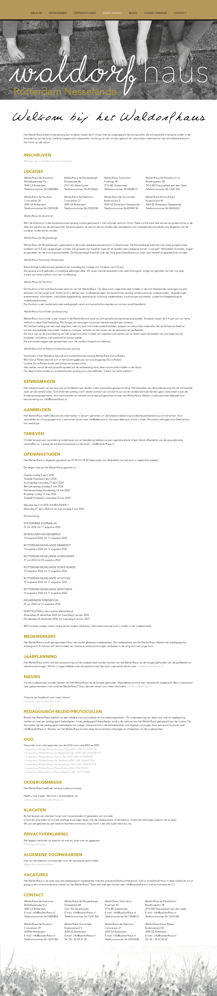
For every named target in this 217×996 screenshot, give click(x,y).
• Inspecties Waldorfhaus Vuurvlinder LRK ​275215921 (56, 768)
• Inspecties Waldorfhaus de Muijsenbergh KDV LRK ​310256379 (62, 753)
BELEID (133, 13)
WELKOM (36, 13)
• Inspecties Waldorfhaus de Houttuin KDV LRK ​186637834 (59, 760)
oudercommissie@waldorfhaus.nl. (44, 799)
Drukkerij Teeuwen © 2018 (39, 951)
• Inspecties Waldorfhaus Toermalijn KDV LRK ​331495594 (58, 756)
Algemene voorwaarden (38, 864)
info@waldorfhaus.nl (151, 666)
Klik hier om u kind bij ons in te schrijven (48, 161)
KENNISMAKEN (58, 13)
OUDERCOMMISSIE (155, 13)
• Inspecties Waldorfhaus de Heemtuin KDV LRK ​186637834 (60, 764)
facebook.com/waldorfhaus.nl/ (42, 701)
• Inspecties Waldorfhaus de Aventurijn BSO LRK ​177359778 (60, 749)
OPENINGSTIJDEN (85, 13)
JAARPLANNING (112, 13)
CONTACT (180, 13)
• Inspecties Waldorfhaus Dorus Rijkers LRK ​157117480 (57, 772)
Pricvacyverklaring (34, 844)
